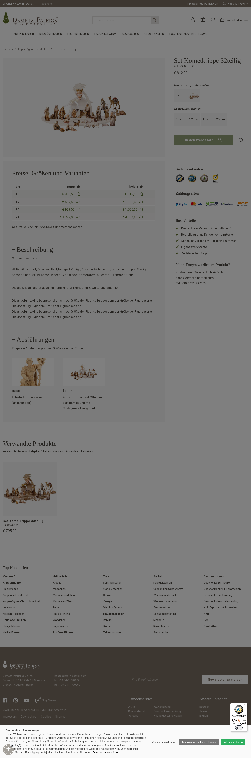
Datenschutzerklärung (106, 752)
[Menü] (245, 705)
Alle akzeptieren (233, 741)
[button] (8, 749)
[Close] (12, 746)
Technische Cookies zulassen (199, 741)
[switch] (239, 727)
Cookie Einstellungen (164, 741)
